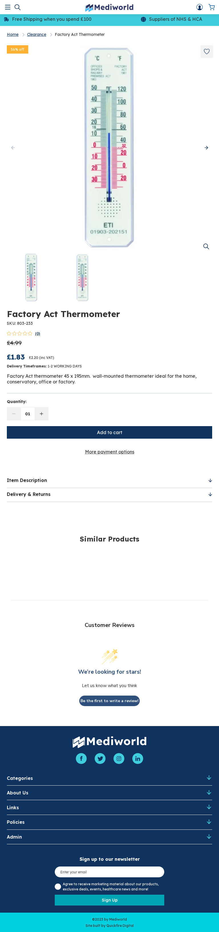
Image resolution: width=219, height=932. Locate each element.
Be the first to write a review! (109, 701)
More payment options (109, 452)
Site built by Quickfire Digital (110, 925)
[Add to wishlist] (206, 51)
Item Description (27, 480)
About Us (17, 793)
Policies (16, 822)
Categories (20, 778)
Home (13, 34)
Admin (14, 837)
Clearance (36, 34)
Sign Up (109, 900)
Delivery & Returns (28, 494)
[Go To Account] (199, 7)
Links (13, 807)
